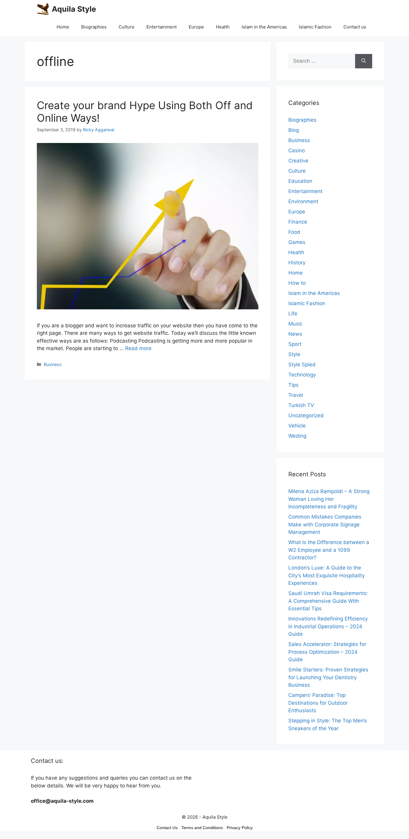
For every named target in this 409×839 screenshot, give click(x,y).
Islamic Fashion (315, 27)
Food (294, 232)
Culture (126, 27)
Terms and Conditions (202, 827)
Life (292, 314)
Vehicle (297, 426)
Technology (302, 375)
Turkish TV (301, 405)
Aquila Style (74, 8)
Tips (293, 385)
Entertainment (161, 27)
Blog (293, 130)
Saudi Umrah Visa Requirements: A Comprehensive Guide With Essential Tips (328, 600)
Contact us (354, 27)
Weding (297, 436)
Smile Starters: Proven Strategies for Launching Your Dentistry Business (328, 677)
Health (223, 27)
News (295, 334)
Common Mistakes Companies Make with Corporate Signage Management (324, 524)
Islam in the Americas (264, 27)
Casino (296, 150)
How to (297, 283)
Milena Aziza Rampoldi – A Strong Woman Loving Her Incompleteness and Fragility (328, 499)
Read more (138, 348)
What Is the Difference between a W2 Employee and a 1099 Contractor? (328, 550)
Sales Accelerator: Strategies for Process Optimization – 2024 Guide (327, 651)
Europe (196, 27)
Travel (295, 395)
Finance (297, 222)
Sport (295, 344)
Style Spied (302, 364)
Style (294, 354)
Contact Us (167, 827)
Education (300, 181)
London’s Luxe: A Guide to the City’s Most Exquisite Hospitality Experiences (326, 575)
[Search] (363, 61)
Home (63, 27)
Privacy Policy (240, 827)
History (296, 263)
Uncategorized (306, 415)
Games (296, 242)
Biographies (94, 27)
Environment (303, 201)
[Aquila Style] (43, 9)
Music (295, 324)
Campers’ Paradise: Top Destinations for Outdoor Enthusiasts (318, 702)
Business (53, 364)
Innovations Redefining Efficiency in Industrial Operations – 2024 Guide (328, 626)
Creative (298, 161)
